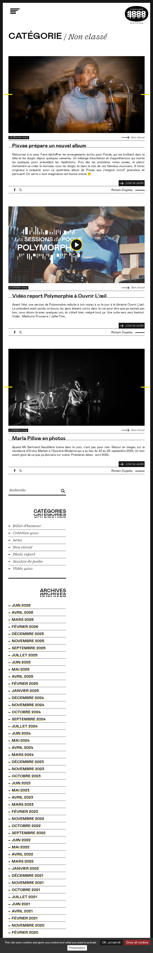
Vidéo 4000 (22, 568)
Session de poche (27, 561)
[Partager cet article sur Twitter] (20, 189)
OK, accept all (111, 942)
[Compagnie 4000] (137, 15)
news (17, 540)
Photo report (23, 554)
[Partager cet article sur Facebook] (14, 189)
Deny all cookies (137, 942)
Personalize (77, 947)
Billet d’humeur (26, 526)
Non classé (138, 137)
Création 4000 (25, 533)
